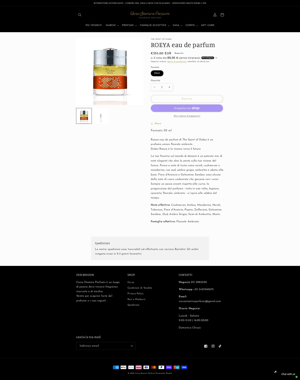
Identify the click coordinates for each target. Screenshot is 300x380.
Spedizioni (133, 305)
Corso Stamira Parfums (145, 373)
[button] (79, 14)
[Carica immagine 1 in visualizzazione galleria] (84, 115)
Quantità (155, 81)
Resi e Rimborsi (136, 299)
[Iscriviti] (131, 346)
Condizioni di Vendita (140, 288)
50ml (157, 73)
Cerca (131, 282)
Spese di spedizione (177, 62)
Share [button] (158, 123)
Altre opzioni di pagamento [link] (187, 116)
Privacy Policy (135, 293)
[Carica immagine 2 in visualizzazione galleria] (100, 115)
